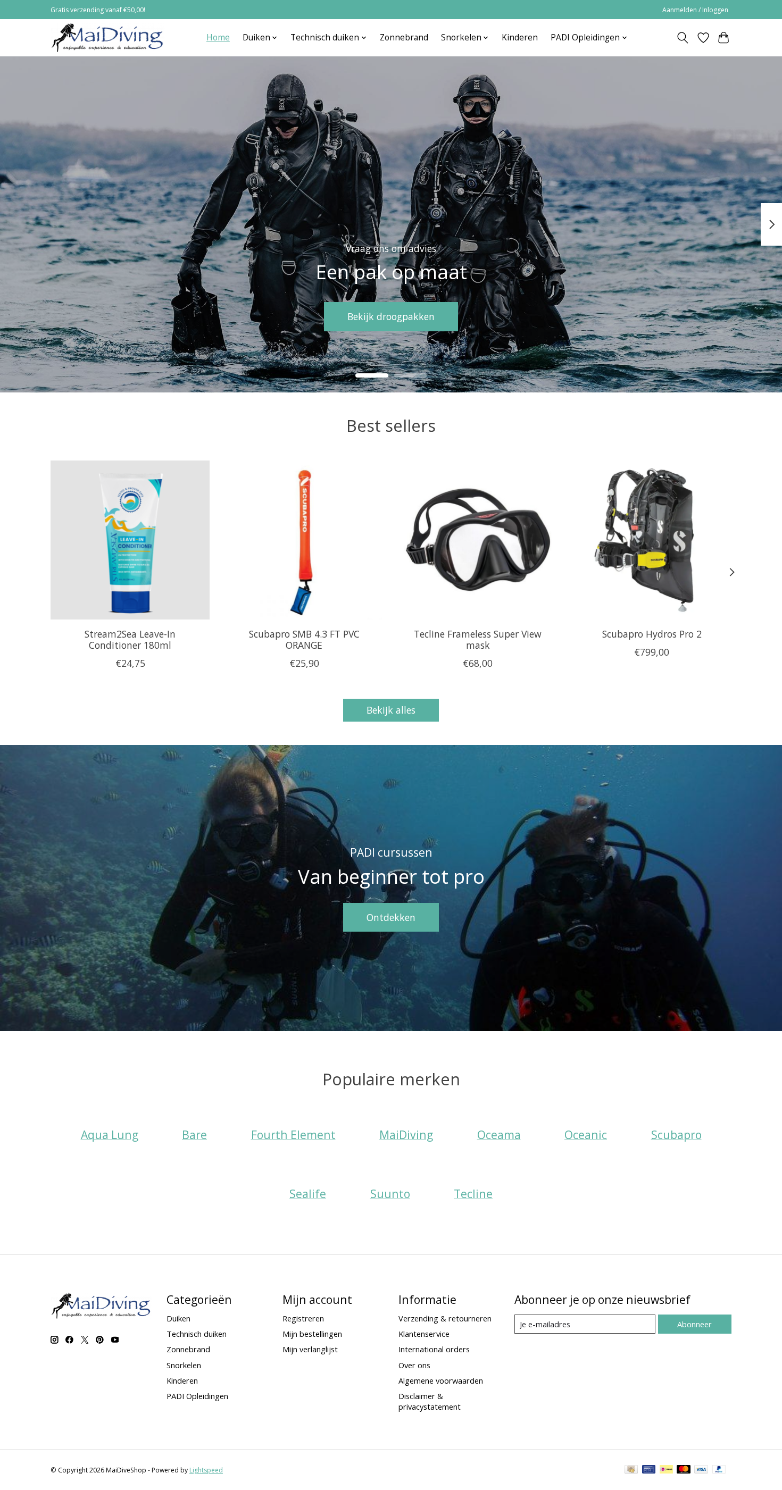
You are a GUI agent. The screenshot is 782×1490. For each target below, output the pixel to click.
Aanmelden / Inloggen (695, 9)
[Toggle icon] (683, 37)
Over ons (414, 1365)
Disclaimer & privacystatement (429, 1401)
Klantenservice (424, 1333)
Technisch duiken (197, 1333)
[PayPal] (719, 1470)
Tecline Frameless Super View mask (478, 639)
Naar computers (672, 315)
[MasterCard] (684, 1470)
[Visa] (701, 1470)
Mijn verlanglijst (310, 1349)
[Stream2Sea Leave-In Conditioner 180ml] (130, 540)
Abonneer (694, 1324)
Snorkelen (184, 1365)
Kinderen (520, 37)
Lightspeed (206, 1470)
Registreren (303, 1318)
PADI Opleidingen (197, 1396)
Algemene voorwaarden (440, 1380)
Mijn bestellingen (312, 1333)
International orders (434, 1349)
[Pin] (648, 1470)
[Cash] (631, 1470)
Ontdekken (391, 917)
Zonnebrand (404, 37)
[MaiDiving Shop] (107, 37)
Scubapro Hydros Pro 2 (652, 633)
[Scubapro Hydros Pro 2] (651, 540)
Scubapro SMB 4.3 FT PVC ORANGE (304, 639)
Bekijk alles (391, 710)
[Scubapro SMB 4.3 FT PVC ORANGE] (304, 540)
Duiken (178, 1318)
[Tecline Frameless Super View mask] (478, 540)
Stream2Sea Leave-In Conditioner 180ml (130, 639)
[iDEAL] (666, 1470)
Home (218, 37)
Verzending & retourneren (445, 1318)
